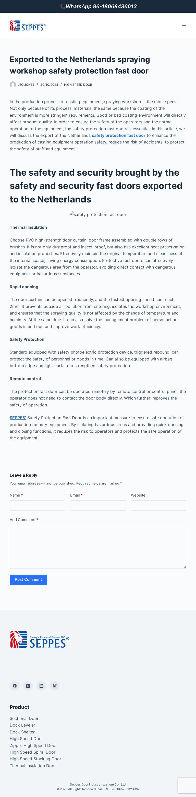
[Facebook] (14, 686)
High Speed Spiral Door (32, 752)
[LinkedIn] (41, 686)
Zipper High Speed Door (33, 745)
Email (76, 495)
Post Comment (28, 579)
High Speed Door (78, 85)
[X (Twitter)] (28, 686)
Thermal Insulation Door (33, 765)
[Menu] (184, 25)
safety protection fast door (118, 135)
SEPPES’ (18, 417)
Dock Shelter (22, 731)
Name (16, 495)
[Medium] (55, 686)
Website (138, 495)
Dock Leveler (22, 725)
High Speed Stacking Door (35, 758)
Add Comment (24, 519)
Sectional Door (24, 718)
